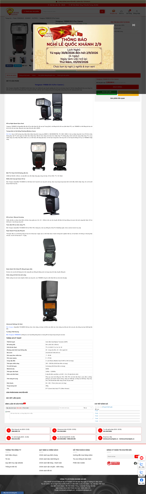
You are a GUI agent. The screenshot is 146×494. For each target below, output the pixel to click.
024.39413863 (61, 431)
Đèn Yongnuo (10, 327)
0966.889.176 (16, 431)
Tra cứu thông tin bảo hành (82, 459)
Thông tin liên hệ (11, 467)
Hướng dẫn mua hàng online (82, 455)
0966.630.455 (71, 439)
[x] (133, 25)
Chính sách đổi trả (45, 470)
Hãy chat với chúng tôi (10, 492)
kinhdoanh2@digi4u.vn (126, 439)
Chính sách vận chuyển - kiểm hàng (51, 467)
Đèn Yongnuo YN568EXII (13, 334)
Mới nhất (19, 408)
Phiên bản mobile (79, 463)
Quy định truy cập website (14, 463)
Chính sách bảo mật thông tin (49, 459)
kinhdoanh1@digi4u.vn (110, 439)
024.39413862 (107, 431)
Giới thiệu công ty (11, 455)
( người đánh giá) (107, 407)
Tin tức (7, 459)
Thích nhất (25, 408)
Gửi (137, 456)
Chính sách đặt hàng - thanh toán (50, 463)
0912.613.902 (16, 439)
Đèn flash (8, 134)
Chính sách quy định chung (48, 455)
